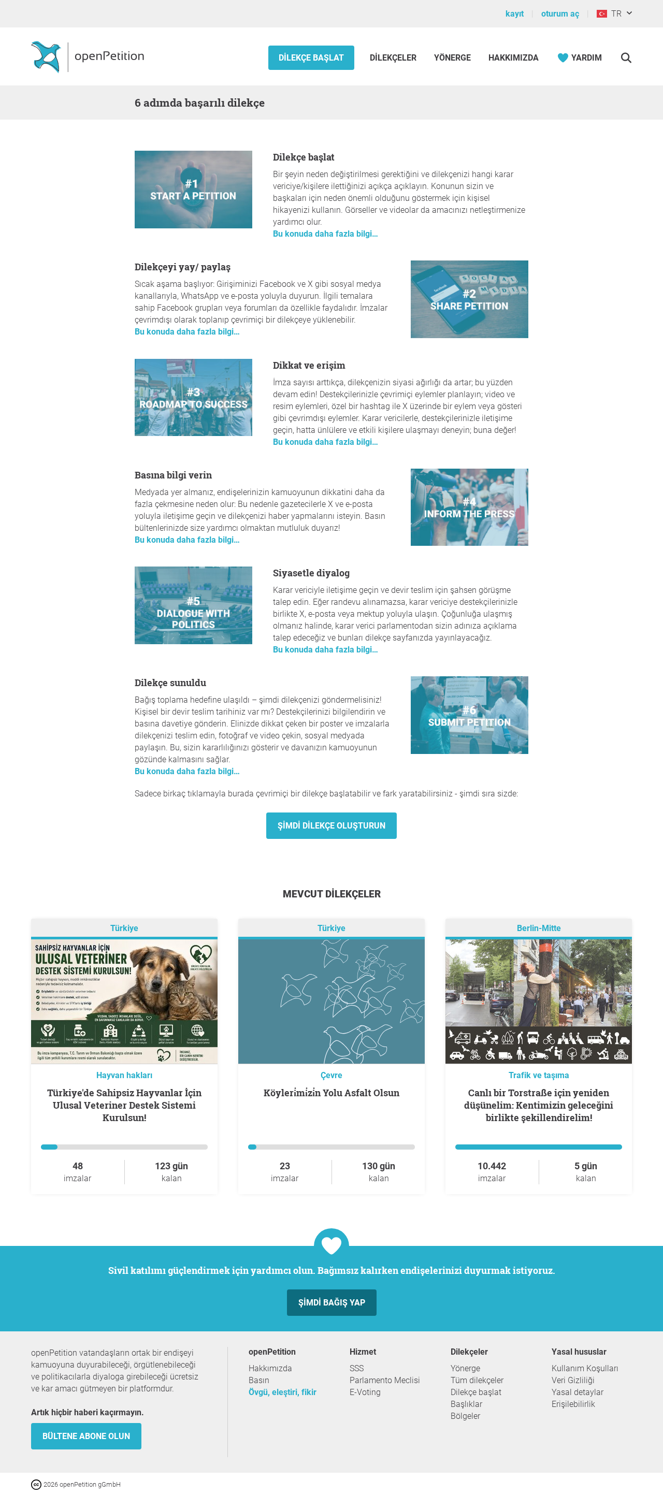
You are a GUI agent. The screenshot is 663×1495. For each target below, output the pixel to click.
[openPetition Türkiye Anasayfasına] (89, 56)
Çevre (331, 1075)
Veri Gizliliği (573, 1380)
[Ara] (625, 58)
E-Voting (365, 1392)
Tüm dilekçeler (477, 1380)
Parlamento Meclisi (385, 1380)
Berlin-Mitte (539, 928)
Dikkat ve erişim (309, 365)
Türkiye (124, 928)
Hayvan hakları (124, 1075)
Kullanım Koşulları (585, 1368)
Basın (259, 1380)
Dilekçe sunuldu (170, 682)
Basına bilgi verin (173, 475)
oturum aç (560, 14)
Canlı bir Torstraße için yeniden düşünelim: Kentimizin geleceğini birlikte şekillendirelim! (538, 1105)
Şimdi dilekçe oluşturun (331, 826)
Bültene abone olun (86, 1436)
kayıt (515, 14)
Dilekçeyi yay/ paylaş (182, 266)
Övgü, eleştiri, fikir (282, 1392)
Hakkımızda (513, 58)
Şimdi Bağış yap (331, 1303)
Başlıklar (466, 1404)
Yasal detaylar (577, 1392)
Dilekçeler (394, 58)
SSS (357, 1368)
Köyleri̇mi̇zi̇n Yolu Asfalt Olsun (331, 1092)
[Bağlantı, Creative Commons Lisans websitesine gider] (37, 1484)
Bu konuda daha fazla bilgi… (325, 234)
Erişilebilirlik (573, 1404)
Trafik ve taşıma (539, 1075)
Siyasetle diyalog (311, 573)
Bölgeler (465, 1416)
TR (614, 14)
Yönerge (452, 58)
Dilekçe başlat (311, 58)
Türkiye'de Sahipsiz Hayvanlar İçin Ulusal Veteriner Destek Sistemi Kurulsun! (124, 1105)
